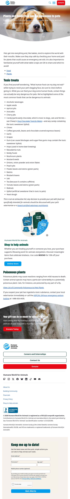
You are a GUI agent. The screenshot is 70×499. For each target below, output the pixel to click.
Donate (61, 3)
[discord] (39, 379)
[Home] (10, 346)
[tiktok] (31, 379)
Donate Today (12, 329)
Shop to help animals (10, 403)
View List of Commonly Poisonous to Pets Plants (23, 287)
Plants (9, 74)
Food (9, 70)
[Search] (50, 2)
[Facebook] (17, 379)
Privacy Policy (8, 399)
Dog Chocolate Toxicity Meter (29, 121)
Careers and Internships (35, 354)
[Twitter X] (13, 379)
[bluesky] (22, 379)
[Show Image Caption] (68, 32)
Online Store (13, 263)
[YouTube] (35, 379)
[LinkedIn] (26, 379)
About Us (6, 387)
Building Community (10, 391)
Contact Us (35, 360)
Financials (6, 395)
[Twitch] (4, 379)
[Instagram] (9, 379)
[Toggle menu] (53, 3)
